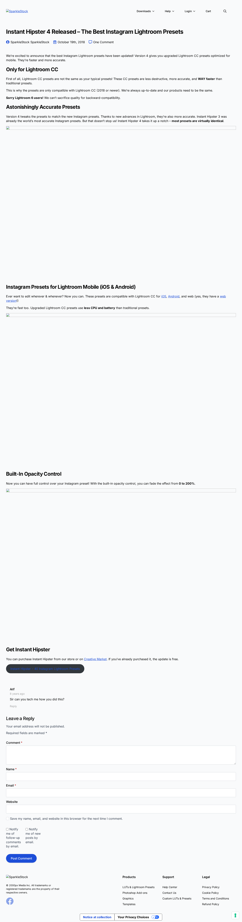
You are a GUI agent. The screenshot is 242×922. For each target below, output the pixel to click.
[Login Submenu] (195, 11)
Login (188, 11)
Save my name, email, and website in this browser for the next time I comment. (66, 818)
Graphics (128, 898)
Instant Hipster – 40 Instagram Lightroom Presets (45, 669)
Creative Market (95, 659)
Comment (14, 742)
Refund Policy (210, 904)
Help (168, 11)
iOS (163, 296)
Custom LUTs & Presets (176, 898)
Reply (13, 706)
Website (12, 801)
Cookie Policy (210, 892)
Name (11, 769)
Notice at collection (97, 917)
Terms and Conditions (215, 898)
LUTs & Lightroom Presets (138, 887)
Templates (129, 904)
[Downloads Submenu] (154, 11)
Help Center (169, 887)
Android (173, 296)
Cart (208, 11)
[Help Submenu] (174, 11)
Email (11, 785)
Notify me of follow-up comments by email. (13, 837)
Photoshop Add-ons (135, 892)
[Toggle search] (225, 11)
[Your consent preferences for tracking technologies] (235, 915)
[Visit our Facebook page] (10, 901)
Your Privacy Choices (133, 917)
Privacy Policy (211, 887)
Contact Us (169, 892)
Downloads (144, 11)
